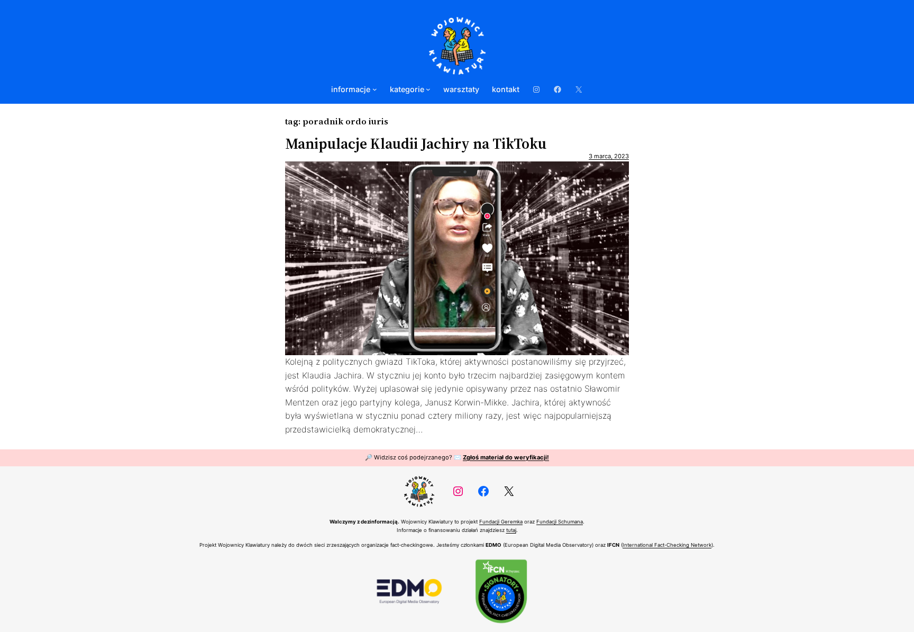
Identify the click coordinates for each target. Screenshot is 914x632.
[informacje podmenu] (374, 89)
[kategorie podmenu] (428, 89)
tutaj (511, 530)
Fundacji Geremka (501, 522)
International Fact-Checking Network (667, 545)
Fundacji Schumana (559, 522)
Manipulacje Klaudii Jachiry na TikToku (415, 143)
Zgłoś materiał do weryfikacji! (506, 457)
